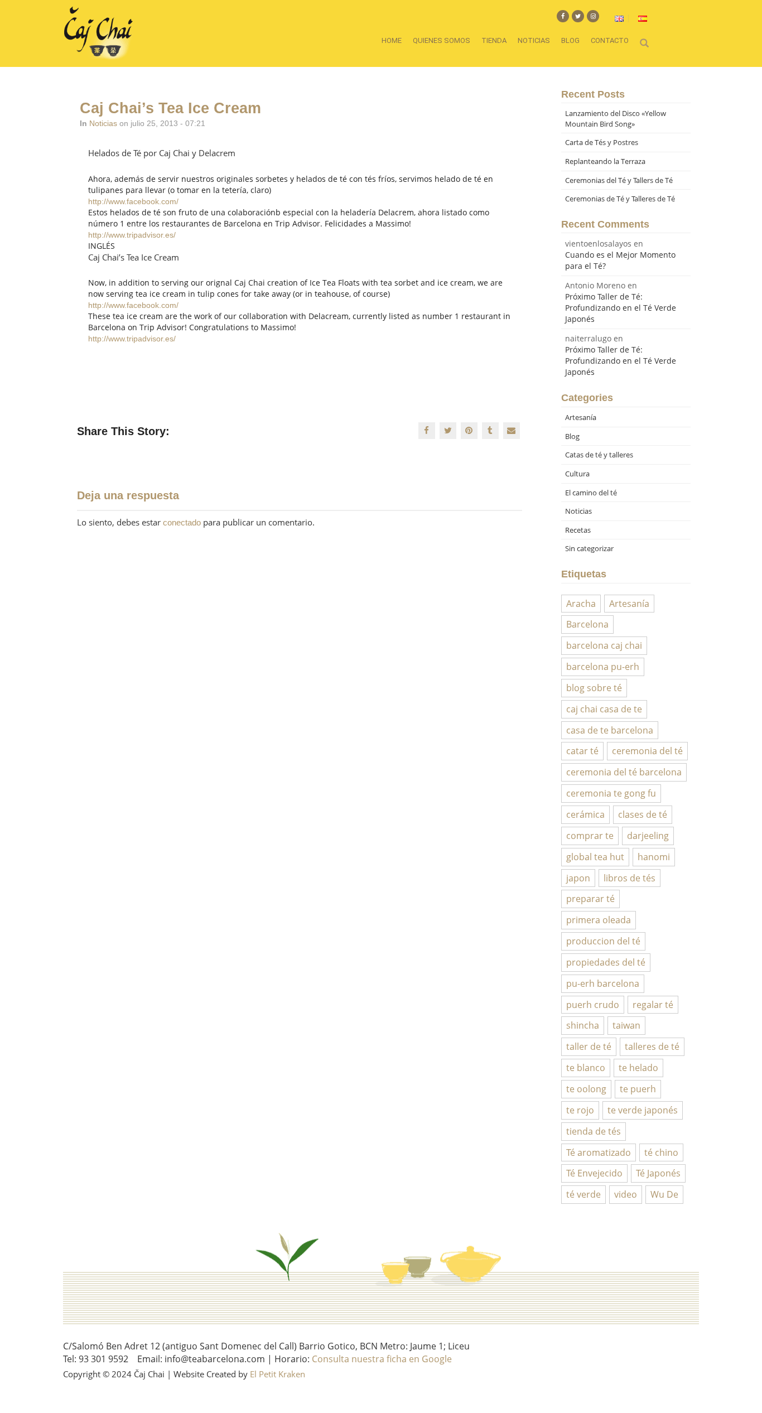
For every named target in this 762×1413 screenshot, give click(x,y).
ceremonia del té (647, 751)
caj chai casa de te (604, 709)
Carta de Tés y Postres (601, 142)
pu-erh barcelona (602, 983)
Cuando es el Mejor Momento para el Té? (620, 260)
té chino (661, 1152)
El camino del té (591, 493)
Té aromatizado (598, 1152)
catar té (582, 751)
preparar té (590, 899)
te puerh (638, 1089)
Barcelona (587, 624)
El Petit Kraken (277, 1374)
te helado (638, 1068)
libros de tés (629, 878)
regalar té (653, 1005)
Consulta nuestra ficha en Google (382, 1359)
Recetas (578, 530)
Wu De (664, 1194)
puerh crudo (592, 1005)
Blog (570, 40)
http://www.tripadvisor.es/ (132, 234)
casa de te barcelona (609, 730)
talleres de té (652, 1046)
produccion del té (603, 941)
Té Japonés (658, 1173)
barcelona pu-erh (602, 666)
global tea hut (595, 857)
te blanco (585, 1068)
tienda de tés (593, 1131)
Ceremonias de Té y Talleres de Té (620, 199)
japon (578, 878)
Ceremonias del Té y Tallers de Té (619, 180)
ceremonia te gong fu (611, 793)
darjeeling (648, 836)
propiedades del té (605, 962)
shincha (582, 1025)
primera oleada (598, 920)
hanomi (654, 857)
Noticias (534, 40)
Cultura (577, 474)
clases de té (642, 814)
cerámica (585, 814)
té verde (583, 1194)
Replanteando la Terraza (605, 161)
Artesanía (580, 417)
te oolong (586, 1089)
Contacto (610, 40)
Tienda (494, 40)
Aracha (581, 603)
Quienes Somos (441, 40)
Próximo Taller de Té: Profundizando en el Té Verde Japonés (620, 307)
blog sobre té (594, 688)
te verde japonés (642, 1110)
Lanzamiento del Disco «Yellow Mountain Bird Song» (615, 118)
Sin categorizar (589, 548)
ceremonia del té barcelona (624, 772)
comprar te (590, 836)
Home (392, 40)
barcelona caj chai (604, 645)
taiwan (626, 1025)
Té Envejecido (594, 1173)
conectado (182, 522)
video (625, 1194)
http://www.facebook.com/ (133, 201)
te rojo (580, 1110)
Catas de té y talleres (599, 455)
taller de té (588, 1046)
